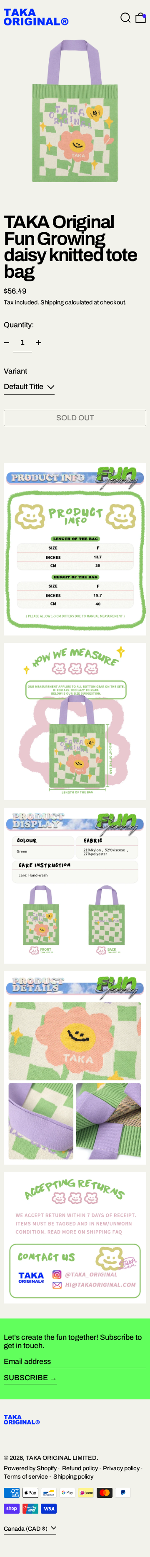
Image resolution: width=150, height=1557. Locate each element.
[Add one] (38, 342)
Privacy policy (121, 1468)
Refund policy (80, 1468)
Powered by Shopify (30, 1468)
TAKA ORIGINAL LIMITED (61, 1457)
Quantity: (19, 325)
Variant (15, 371)
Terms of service (26, 1476)
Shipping (52, 302)
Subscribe (26, 1378)
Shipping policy (73, 1476)
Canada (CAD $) (26, 1528)
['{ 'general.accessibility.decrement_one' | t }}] (6, 342)
